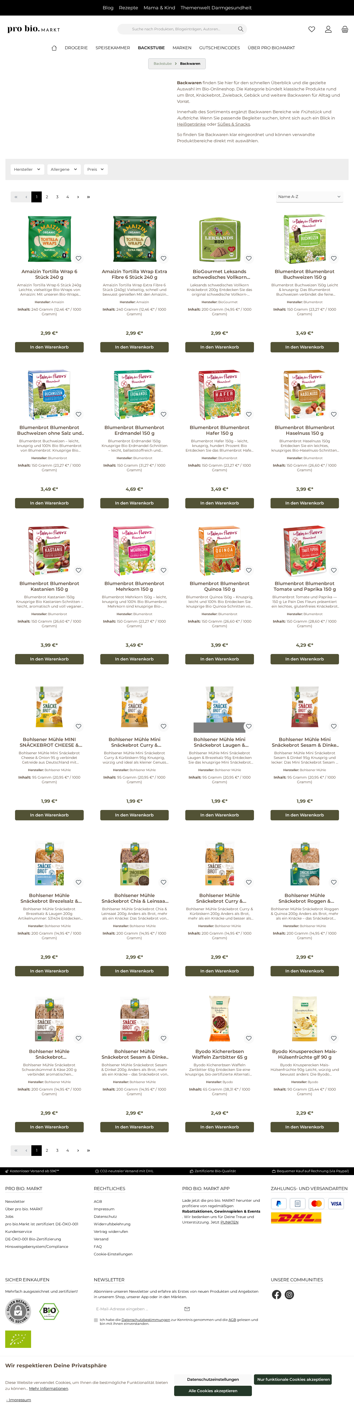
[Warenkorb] (343, 29)
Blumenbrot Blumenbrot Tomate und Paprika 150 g (305, 586)
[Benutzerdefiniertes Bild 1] (279, 1204)
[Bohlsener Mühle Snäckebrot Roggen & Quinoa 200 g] (305, 863)
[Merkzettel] (312, 29)
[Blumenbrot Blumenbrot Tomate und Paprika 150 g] (305, 551)
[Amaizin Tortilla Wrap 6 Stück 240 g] (49, 239)
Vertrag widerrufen (111, 1231)
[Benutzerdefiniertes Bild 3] (326, 1204)
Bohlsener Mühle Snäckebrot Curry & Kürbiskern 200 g (219, 898)
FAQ (98, 1246)
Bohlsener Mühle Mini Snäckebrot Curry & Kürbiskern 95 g (134, 742)
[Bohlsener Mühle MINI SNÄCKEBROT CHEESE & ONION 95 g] (49, 707)
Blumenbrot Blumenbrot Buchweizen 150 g (305, 274)
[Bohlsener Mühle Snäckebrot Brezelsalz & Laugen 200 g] (49, 863)
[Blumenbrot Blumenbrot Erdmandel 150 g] (134, 395)
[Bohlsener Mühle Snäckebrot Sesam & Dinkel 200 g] (134, 1019)
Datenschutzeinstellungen (213, 1379)
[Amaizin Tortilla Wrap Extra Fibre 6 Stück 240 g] (134, 239)
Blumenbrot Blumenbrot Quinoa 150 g (220, 586)
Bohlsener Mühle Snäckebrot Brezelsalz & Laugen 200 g (49, 898)
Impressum (104, 1209)
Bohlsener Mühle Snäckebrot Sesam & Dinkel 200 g (134, 1054)
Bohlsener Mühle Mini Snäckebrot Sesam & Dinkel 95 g (305, 742)
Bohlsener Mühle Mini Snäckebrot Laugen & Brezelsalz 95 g (219, 742)
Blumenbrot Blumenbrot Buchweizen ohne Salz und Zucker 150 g (49, 430)
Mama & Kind (159, 7)
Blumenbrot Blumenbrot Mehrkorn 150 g (134, 586)
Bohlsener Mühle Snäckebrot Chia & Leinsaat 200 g (134, 898)
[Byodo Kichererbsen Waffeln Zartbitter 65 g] (219, 1019)
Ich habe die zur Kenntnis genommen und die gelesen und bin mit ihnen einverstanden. (179, 1322)
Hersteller (24, 169)
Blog (108, 7)
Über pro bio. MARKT (24, 1209)
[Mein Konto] (328, 29)
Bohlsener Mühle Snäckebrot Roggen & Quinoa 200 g (305, 898)
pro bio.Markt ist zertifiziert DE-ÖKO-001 (41, 1224)
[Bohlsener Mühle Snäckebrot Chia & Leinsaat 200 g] (134, 863)
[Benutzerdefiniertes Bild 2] (297, 1204)
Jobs (9, 1216)
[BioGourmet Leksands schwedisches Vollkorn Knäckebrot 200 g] (219, 239)
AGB (98, 1201)
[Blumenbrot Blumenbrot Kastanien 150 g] (49, 551)
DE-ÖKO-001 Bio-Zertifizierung (33, 1239)
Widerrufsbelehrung (112, 1224)
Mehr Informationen (48, 1388)
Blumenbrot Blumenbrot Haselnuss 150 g (305, 430)
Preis (92, 169)
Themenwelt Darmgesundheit (216, 7)
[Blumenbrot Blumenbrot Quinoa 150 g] (219, 551)
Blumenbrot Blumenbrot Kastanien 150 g (49, 586)
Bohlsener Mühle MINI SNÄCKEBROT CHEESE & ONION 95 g (49, 742)
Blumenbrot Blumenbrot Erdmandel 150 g (134, 430)
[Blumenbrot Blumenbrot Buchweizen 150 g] (305, 239)
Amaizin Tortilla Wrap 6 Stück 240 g (49, 274)
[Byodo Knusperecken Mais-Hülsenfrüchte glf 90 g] (305, 1019)
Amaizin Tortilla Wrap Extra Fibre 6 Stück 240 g (134, 274)
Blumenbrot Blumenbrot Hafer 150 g (220, 430)
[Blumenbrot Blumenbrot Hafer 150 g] (219, 395)
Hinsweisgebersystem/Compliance (36, 1246)
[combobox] (176, 29)
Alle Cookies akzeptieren (213, 1390)
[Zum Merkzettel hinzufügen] (78, 258)
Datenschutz (105, 1216)
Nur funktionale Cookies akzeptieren (293, 1379)
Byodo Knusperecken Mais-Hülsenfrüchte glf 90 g (304, 1054)
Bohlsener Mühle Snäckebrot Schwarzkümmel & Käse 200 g (49, 1054)
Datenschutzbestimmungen (146, 1320)
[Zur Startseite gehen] (33, 29)
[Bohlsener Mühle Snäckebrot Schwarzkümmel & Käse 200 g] (49, 1019)
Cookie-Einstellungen (113, 1254)
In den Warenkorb (49, 347)
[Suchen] (241, 29)
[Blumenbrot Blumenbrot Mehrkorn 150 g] (134, 551)
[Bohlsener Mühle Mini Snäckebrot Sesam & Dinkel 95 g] (305, 707)
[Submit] (187, 1309)
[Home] (58, 47)
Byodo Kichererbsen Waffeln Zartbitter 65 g (219, 1054)
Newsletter (15, 1201)
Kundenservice (18, 1231)
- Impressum (18, 1399)
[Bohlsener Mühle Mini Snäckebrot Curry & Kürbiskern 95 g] (134, 707)
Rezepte (128, 7)
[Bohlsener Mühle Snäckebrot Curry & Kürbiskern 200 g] (219, 863)
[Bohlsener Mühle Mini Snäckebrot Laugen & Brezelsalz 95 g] (219, 707)
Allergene (60, 169)
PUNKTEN (229, 1222)
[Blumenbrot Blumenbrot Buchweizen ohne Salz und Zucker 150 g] (49, 395)
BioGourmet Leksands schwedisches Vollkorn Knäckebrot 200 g (220, 274)
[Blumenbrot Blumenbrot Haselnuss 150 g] (305, 395)
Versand (101, 1239)
